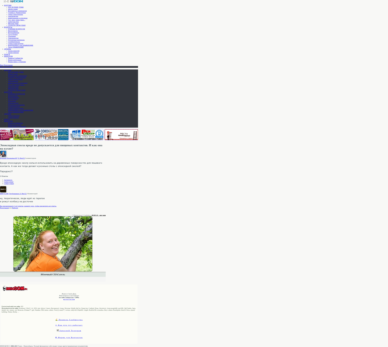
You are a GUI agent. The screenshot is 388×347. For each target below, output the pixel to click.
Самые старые (9, 183)
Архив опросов (13, 53)
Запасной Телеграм (70, 330)
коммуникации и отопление (17, 18)
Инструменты (13, 31)
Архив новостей (13, 51)
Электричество (13, 38)
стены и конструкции (15, 14)
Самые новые (8, 182)
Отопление (12, 36)
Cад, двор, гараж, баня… (16, 20)
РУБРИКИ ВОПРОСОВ (16, 29)
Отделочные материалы (16, 40)
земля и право (13, 9)
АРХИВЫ (7, 49)
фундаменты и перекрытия (17, 11)
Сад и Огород (13, 34)
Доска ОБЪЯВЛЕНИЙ (16, 47)
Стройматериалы (14, 42)
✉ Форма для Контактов (69, 337)
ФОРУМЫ (7, 5)
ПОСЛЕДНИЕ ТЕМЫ (16, 7)
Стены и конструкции (15, 43)
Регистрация (8, 65)
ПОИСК (7, 54)
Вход (1, 65)
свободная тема (13, 22)
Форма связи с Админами (17, 62)
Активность (8, 180)
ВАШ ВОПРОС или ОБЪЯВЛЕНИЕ (20, 45)
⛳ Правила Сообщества (69, 319)
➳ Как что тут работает (69, 325)
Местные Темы (13, 23)
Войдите (15, 208)
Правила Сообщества (15, 58)
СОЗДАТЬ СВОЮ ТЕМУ (17, 25)
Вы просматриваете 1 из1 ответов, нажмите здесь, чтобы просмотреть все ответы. (28, 206)
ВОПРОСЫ (8, 27)
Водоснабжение (13, 33)
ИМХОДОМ (8, 56)
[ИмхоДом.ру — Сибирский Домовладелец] (13, 2)
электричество (13, 16)
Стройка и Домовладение (17, 13)
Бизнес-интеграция (14, 60)
